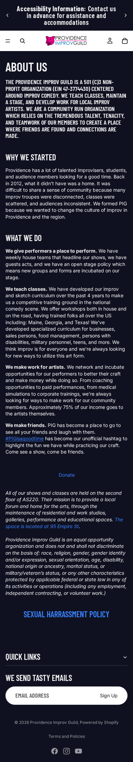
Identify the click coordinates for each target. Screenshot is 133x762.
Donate (67, 475)
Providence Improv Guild (54, 722)
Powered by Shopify (99, 722)
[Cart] (124, 40)
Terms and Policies (66, 736)
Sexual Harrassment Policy (66, 614)
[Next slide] (125, 15)
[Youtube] (78, 751)
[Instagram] (66, 751)
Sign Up (109, 695)
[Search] (22, 40)
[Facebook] (54, 751)
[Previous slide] (7, 15)
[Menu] (8, 41)
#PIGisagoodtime (24, 438)
